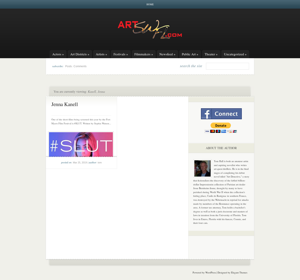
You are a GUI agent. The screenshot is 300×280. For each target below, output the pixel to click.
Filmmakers (143, 54)
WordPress (210, 272)
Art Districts (79, 54)
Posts (68, 66)
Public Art (190, 54)
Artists (101, 54)
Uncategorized (235, 54)
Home (150, 4)
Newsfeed (167, 54)
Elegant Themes (239, 272)
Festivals (121, 54)
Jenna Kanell (64, 104)
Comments (80, 66)
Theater (211, 54)
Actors (58, 54)
